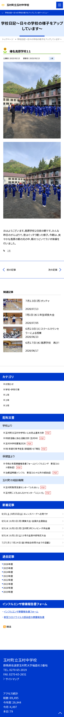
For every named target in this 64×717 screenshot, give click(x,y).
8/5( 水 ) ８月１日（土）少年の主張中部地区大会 (24, 535)
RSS (9, 626)
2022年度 (8, 579)
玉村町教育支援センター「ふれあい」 (25, 487)
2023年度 (8, 576)
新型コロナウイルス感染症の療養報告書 (24, 617)
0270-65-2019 (18, 670)
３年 (7, 405)
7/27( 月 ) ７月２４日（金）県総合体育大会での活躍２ (26, 542)
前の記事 (11, 269)
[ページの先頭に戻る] (60, 713)
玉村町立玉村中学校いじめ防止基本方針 (27, 432)
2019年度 (8, 591)
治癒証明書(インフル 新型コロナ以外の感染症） (31, 472)
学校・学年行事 (12, 389)
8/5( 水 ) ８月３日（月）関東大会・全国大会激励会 (24, 521)
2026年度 (8, 564)
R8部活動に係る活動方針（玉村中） (24, 438)
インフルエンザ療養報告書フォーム (21, 611)
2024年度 (8, 572)
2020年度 (8, 587)
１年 (7, 394)
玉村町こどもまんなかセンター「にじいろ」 (27, 492)
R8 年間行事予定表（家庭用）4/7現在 (25, 448)
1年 (9, 250)
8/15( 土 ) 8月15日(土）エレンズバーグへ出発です (25, 513)
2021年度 (8, 583)
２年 (7, 400)
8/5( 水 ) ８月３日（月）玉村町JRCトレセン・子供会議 (26, 528)
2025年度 (8, 568)
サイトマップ (12, 679)
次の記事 (52, 269)
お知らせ (9, 384)
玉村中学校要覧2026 (18, 443)
